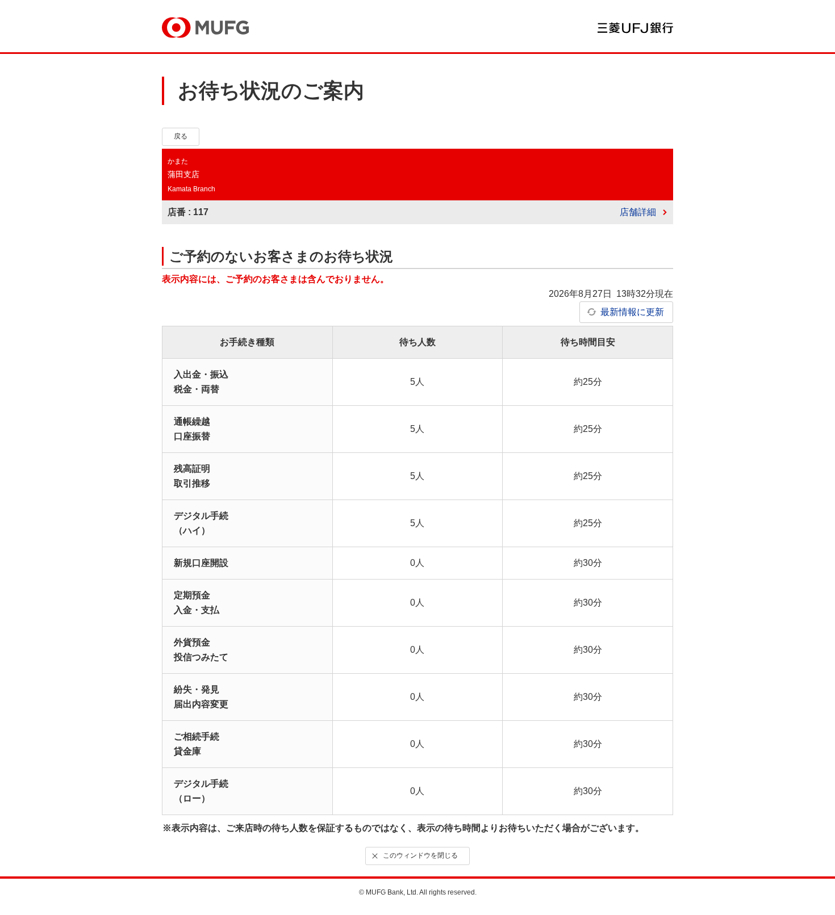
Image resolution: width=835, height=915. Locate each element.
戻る (180, 136)
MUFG (205, 27)
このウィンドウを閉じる (420, 855)
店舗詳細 (638, 212)
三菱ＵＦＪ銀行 (635, 27)
